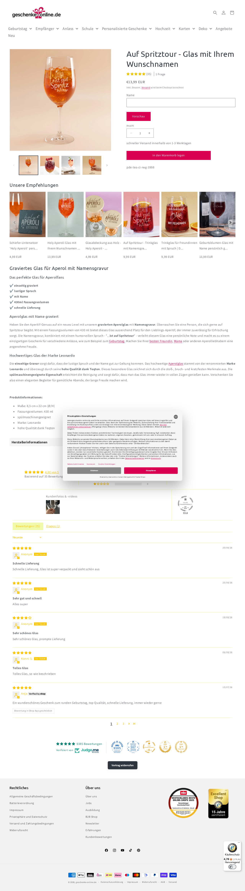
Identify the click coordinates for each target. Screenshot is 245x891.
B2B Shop (91, 816)
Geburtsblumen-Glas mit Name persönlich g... (216, 245)
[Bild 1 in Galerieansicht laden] (28, 165)
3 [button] (123, 724)
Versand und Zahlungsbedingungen (32, 823)
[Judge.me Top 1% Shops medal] (165, 747)
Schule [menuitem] (88, 28)
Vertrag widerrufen (123, 765)
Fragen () (53, 526)
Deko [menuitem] (203, 28)
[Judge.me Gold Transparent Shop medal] (149, 747)
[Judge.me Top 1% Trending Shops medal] (181, 747)
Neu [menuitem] (11, 35)
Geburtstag (116, 341)
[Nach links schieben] (14, 165)
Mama (178, 341)
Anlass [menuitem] (68, 28)
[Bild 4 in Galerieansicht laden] (91, 165)
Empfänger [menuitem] (45, 28)
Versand (146, 87)
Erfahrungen (93, 830)
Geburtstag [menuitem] (17, 28)
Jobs (88, 803)
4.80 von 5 (52, 472)
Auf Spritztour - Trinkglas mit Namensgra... (140, 245)
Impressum (17, 810)
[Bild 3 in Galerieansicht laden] (70, 165)
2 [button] (117, 724)
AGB (163, 882)
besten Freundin (160, 341)
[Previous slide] (14, 222)
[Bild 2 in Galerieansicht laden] (49, 165)
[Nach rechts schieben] (107, 165)
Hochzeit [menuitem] (163, 28)
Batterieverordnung (22, 803)
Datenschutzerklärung (112, 882)
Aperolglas (175, 364)
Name (130, 95)
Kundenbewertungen (99, 837)
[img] (22, 548)
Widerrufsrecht (19, 830)
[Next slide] (230, 222)
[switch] (232, 867)
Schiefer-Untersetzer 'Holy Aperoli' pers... (24, 245)
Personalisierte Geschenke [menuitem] (124, 28)
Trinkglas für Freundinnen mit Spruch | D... (179, 245)
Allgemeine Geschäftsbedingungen (31, 796)
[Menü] (239, 843)
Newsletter (92, 823)
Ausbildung (93, 810)
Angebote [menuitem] (224, 28)
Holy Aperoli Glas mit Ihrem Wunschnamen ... (63, 245)
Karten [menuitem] (184, 28)
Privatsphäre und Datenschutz (28, 816)
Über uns (91, 796)
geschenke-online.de (86, 882)
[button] (215, 12)
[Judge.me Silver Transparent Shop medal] (185, 503)
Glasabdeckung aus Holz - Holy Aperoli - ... (103, 245)
